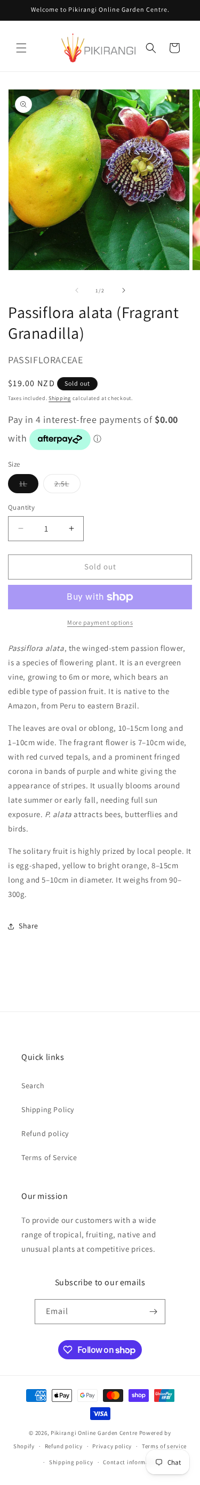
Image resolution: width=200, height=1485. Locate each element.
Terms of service (164, 1446)
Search (33, 1085)
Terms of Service (49, 1157)
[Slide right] (123, 290)
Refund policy (45, 1133)
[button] (21, 48)
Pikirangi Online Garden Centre (94, 1433)
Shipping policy (71, 1462)
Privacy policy (112, 1446)
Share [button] (28, 926)
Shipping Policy (47, 1109)
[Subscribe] (153, 1311)
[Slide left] (77, 290)
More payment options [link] (100, 622)
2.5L (67, 485)
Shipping (60, 398)
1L (28, 485)
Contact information (132, 1462)
